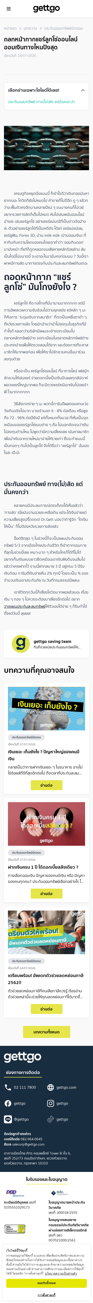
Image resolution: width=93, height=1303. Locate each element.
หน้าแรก (10, 28)
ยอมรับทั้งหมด (46, 1283)
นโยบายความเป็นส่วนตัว (61, 1273)
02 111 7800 (25, 1087)
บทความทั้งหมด (46, 1032)
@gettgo (21, 1119)
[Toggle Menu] (8, 8)
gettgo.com (66, 1087)
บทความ (30, 28)
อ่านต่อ (46, 785)
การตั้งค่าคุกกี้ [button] (46, 1295)
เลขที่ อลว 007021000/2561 (69, 1230)
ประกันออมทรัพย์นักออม (63, 28)
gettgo (20, 1103)
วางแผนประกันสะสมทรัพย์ (24, 606)
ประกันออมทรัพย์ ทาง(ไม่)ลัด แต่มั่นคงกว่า (41, 101)
